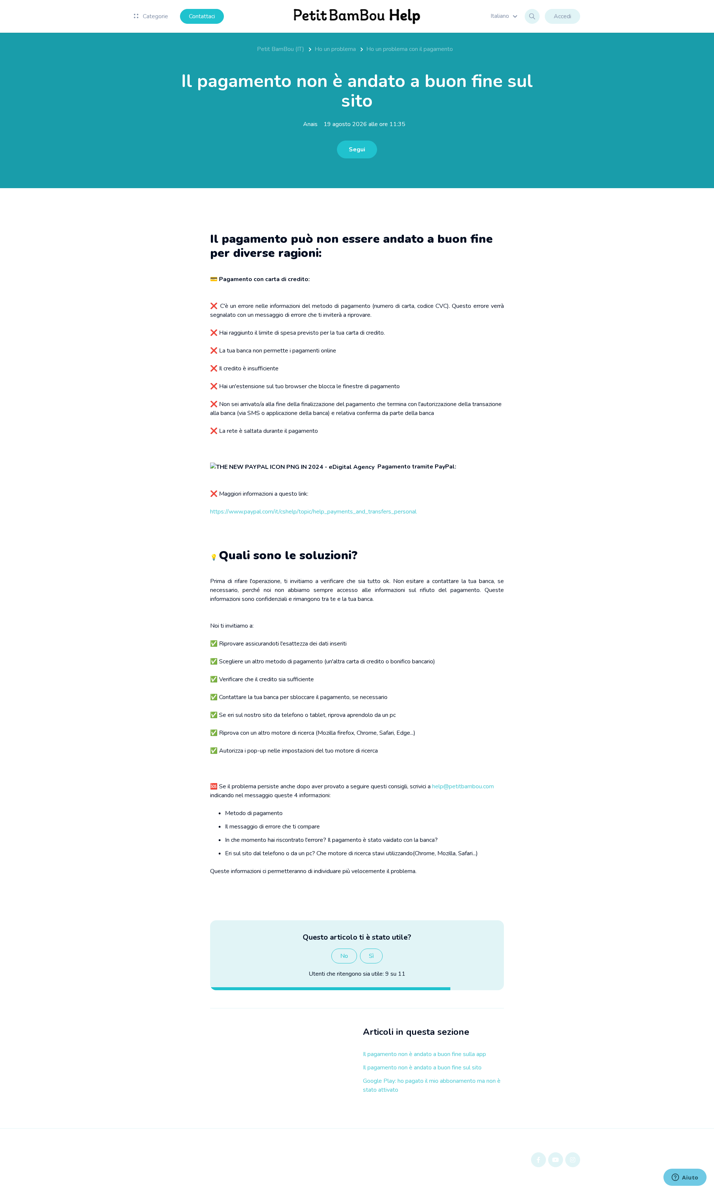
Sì (371, 956)
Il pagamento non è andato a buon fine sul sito (422, 1067)
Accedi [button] (562, 16)
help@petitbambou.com (463, 786)
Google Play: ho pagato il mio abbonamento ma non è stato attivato (432, 1085)
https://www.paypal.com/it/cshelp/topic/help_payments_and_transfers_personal (313, 512)
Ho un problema (335, 49)
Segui (357, 149)
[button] (505, 16)
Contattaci (202, 16)
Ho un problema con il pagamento (409, 49)
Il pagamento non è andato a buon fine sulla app (424, 1054)
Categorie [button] (154, 16)
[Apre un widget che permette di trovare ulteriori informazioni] (685, 1178)
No (344, 956)
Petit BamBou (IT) (280, 49)
